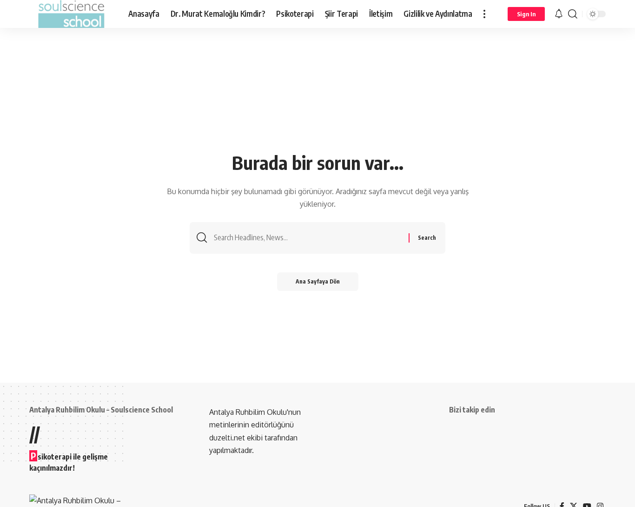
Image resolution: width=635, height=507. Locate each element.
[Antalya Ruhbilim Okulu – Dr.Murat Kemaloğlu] (71, 14)
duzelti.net (228, 437)
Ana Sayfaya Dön (318, 281)
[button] (484, 14)
